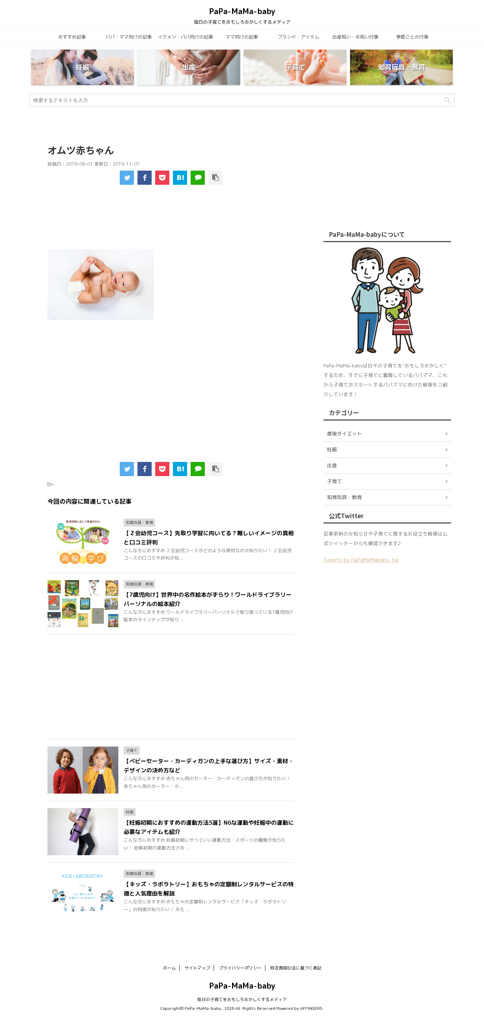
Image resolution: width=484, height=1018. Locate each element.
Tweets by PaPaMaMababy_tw (361, 560)
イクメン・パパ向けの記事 (185, 37)
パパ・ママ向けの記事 (129, 37)
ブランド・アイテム (298, 37)
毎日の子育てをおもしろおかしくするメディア (242, 999)
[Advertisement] (171, 221)
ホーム (169, 968)
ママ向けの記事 (242, 37)
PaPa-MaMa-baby (242, 11)
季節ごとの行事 (412, 37)
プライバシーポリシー (240, 968)
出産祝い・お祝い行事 (355, 37)
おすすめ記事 (72, 37)
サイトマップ (197, 968)
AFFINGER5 (311, 1008)
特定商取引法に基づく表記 (295, 968)
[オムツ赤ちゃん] (180, 178)
